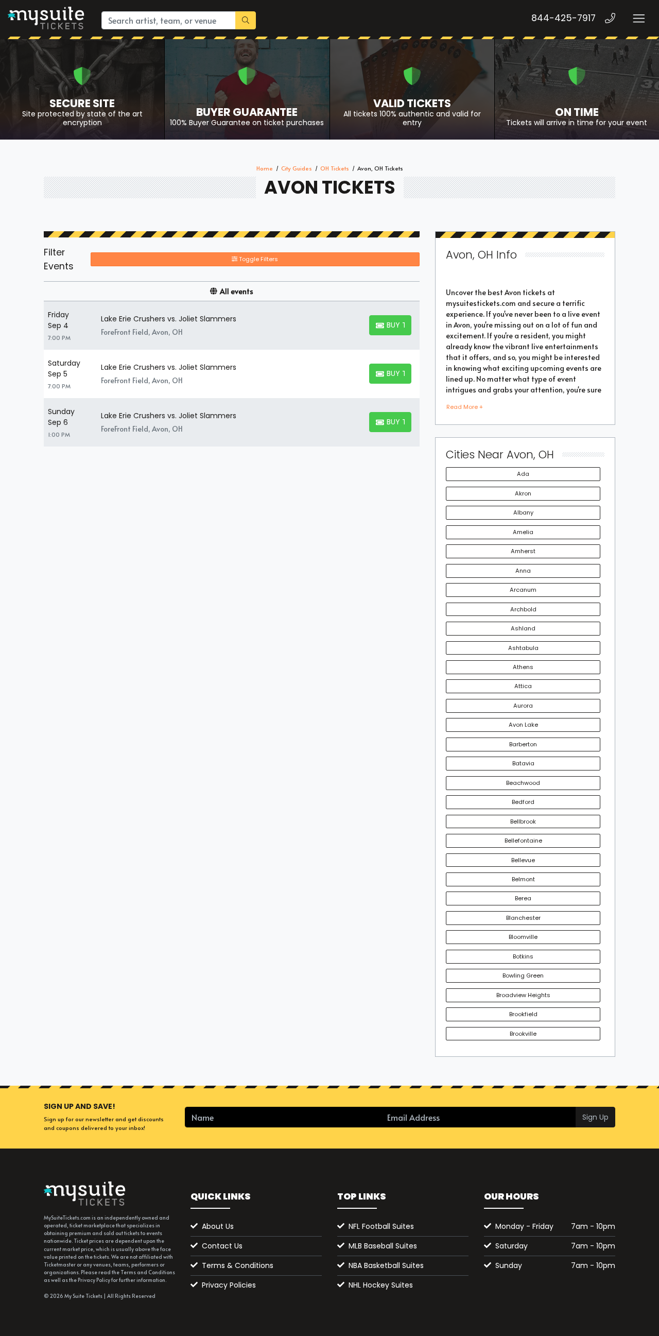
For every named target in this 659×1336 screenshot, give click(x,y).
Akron (523, 493)
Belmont (523, 879)
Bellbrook (523, 821)
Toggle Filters (257, 259)
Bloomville (523, 937)
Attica (523, 686)
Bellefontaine (523, 840)
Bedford (523, 802)
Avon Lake (523, 725)
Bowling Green (523, 975)
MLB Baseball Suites (383, 1246)
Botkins (523, 956)
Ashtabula (523, 648)
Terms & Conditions (237, 1265)
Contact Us (222, 1246)
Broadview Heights (523, 995)
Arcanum (523, 590)
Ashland (523, 628)
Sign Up (595, 1117)
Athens (523, 667)
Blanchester (523, 918)
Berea (523, 898)
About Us (218, 1226)
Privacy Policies (229, 1285)
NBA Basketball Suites (386, 1265)
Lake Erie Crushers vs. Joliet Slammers (168, 319)
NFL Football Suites (381, 1226)
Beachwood (523, 783)
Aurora (523, 705)
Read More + (464, 407)
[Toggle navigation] (638, 18)
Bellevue (523, 860)
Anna (523, 571)
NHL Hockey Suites (381, 1285)
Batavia (523, 763)
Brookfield (523, 1014)
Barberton (523, 744)
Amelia (523, 532)
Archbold (523, 609)
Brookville (523, 1034)
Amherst (523, 551)
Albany (523, 512)
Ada (523, 474)
